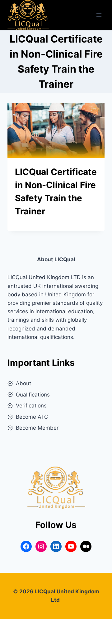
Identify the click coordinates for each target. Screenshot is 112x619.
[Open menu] (99, 15)
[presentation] (56, 130)
